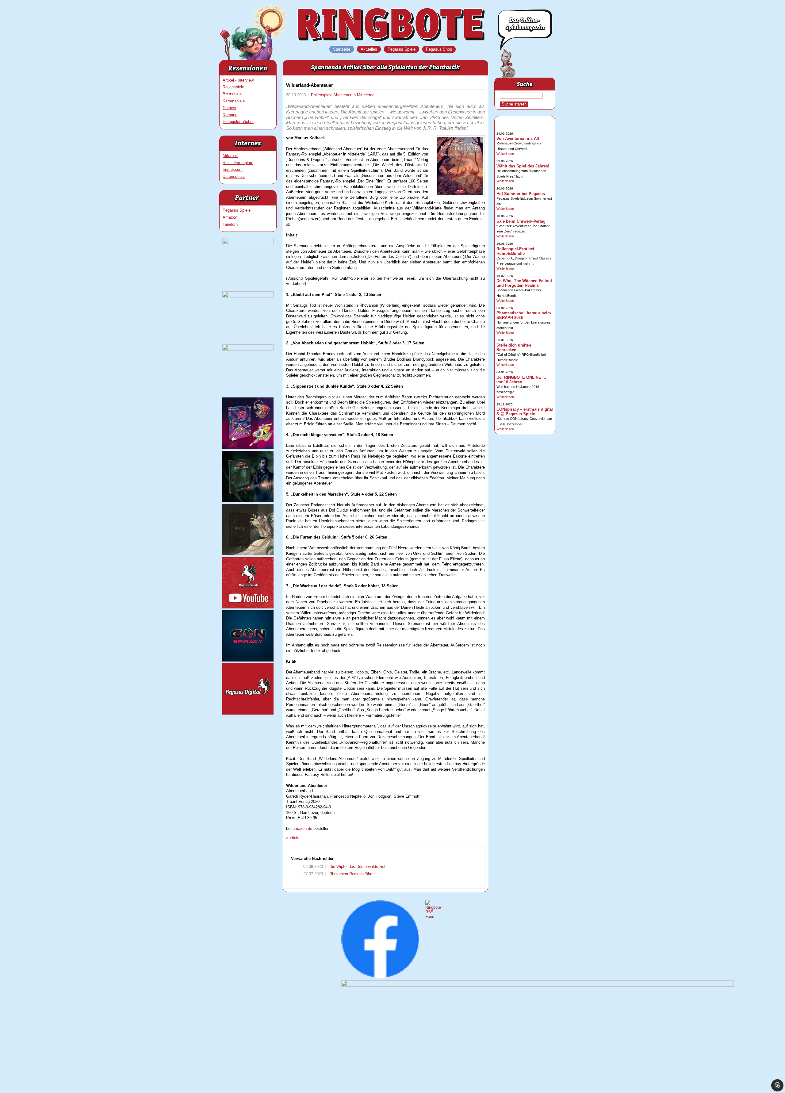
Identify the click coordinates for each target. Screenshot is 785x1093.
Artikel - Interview (238, 80)
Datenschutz (234, 176)
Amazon (230, 217)
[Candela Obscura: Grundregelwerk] (248, 553)
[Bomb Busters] (248, 296)
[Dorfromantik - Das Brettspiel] (248, 349)
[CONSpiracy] (248, 660)
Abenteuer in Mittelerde (353, 95)
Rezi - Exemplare (238, 162)
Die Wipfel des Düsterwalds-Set (356, 866)
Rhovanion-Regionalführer (351, 874)
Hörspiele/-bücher (238, 121)
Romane (230, 115)
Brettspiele (232, 94)
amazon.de (302, 828)
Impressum (233, 169)
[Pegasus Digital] (248, 713)
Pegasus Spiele (237, 210)
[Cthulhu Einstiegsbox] (248, 500)
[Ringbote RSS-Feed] (433, 916)
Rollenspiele (233, 87)
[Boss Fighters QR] (248, 242)
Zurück (292, 837)
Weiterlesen (505, 153)
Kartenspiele (234, 101)
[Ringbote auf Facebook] (380, 976)
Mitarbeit (230, 155)
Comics (229, 107)
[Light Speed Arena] (248, 447)
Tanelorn (230, 224)
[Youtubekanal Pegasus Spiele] (248, 607)
